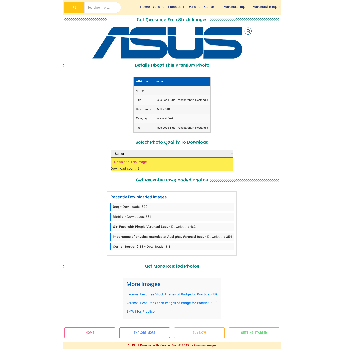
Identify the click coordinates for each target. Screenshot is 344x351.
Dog (116, 207)
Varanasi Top (234, 7)
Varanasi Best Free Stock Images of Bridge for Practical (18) (171, 294)
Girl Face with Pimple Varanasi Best (140, 227)
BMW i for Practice (140, 311)
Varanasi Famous (167, 7)
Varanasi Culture (202, 7)
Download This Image (130, 162)
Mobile (118, 217)
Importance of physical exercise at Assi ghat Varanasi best (158, 237)
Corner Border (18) (128, 246)
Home (145, 7)
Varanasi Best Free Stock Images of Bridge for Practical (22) (172, 303)
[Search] (74, 7)
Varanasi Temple (266, 7)
